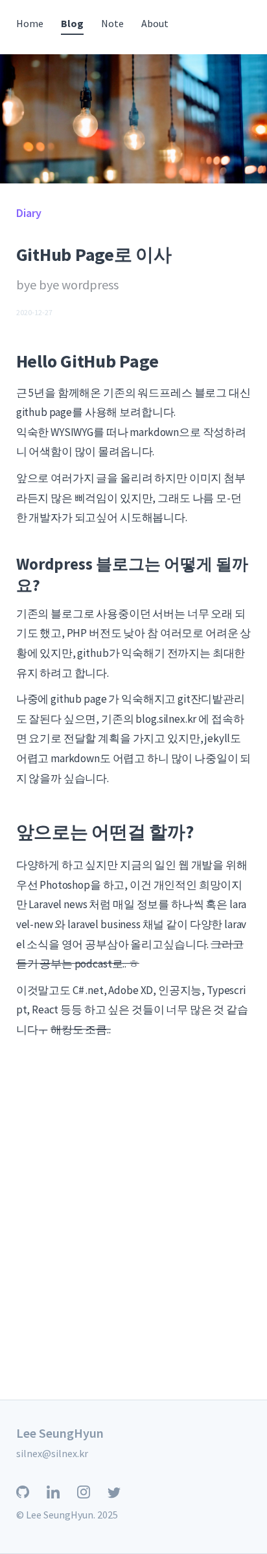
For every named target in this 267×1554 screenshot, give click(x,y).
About (154, 23)
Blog (72, 23)
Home (29, 23)
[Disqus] (133, 1233)
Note (112, 23)
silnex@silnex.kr (52, 1453)
